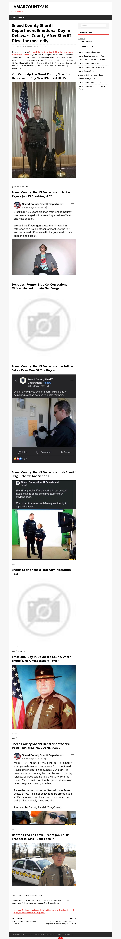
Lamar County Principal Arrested (91, 67)
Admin (29, 46)
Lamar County (56, 934)
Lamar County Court (86, 79)
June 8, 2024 (19, 46)
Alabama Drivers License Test (90, 75)
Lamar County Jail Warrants (89, 52)
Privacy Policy (18, 17)
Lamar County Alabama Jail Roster (92, 56)
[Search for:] (94, 25)
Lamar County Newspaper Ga (90, 82)
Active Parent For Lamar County (91, 60)
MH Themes (45, 934)
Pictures (38, 46)
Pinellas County (68, 934)
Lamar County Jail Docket (88, 63)
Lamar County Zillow (86, 71)
